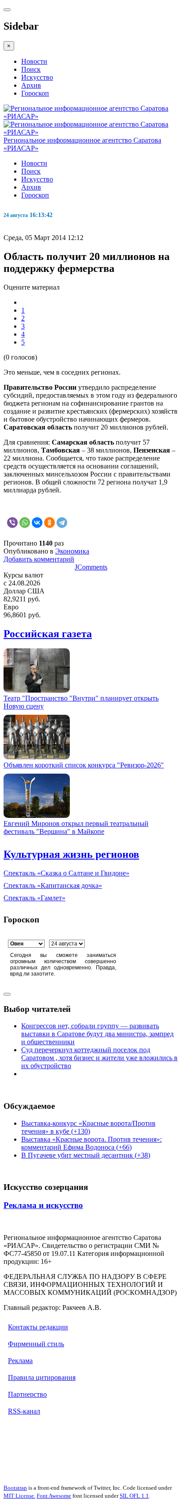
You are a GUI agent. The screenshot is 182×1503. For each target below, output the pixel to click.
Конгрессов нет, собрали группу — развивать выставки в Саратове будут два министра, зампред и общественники (97, 1034)
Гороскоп (35, 93)
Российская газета (48, 633)
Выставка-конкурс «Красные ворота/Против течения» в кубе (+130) (88, 1127)
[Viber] (12, 522)
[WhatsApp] (24, 522)
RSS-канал (24, 1411)
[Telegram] (62, 522)
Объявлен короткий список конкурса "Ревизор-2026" (84, 765)
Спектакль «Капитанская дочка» (53, 885)
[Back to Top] (7, 994)
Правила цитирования (42, 1377)
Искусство (37, 77)
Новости (34, 61)
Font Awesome (54, 1495)
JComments (91, 567)
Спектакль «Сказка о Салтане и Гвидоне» (66, 873)
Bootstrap (15, 1487)
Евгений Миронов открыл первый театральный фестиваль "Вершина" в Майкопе (76, 827)
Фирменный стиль (36, 1344)
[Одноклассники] (49, 522)
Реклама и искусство (43, 1205)
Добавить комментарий (39, 559)
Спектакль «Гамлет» (34, 898)
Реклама (20, 1360)
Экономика (72, 551)
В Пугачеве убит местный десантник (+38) (85, 1155)
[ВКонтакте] (37, 522)
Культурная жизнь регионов (71, 854)
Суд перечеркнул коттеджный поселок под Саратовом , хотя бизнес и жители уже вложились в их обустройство (99, 1057)
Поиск (31, 69)
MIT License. (19, 1495)
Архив (31, 85)
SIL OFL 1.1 (134, 1495)
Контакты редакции (38, 1327)
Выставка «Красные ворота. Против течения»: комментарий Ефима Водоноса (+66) (91, 1143)
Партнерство (27, 1394)
